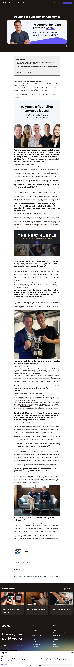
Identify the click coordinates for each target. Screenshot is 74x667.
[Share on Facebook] (66, 46)
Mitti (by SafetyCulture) (20, 81)
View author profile (27, 553)
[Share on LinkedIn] (63, 46)
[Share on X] (60, 46)
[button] (37, 243)
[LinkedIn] (17, 645)
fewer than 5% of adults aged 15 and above (41, 197)
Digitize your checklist (58, 635)
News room (55, 646)
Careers (55, 644)
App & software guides (36, 644)
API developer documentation (59, 632)
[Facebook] (19, 645)
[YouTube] (13, 645)
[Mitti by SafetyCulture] (4, 3)
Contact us (55, 630)
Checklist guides (35, 646)
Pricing (33, 628)
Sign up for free (67, 2)
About (54, 641)
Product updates (35, 632)
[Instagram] (21, 645)
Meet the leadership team (58, 649)
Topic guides (34, 649)
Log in (60, 2)
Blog (5, 5)
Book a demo (34, 630)
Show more (67, 588)
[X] (15, 645)
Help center (55, 628)
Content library (35, 641)
